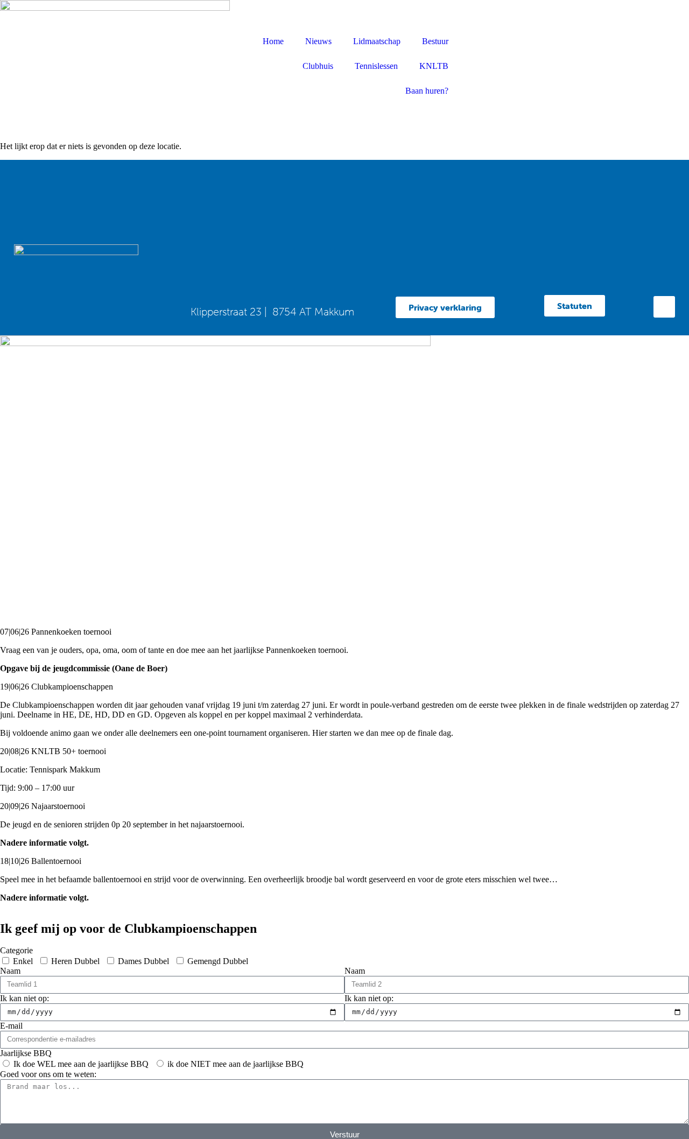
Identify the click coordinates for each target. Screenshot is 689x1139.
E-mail (11, 1025)
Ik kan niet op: (24, 998)
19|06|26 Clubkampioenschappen (56, 686)
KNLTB (433, 66)
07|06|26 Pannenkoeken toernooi (55, 631)
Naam (10, 970)
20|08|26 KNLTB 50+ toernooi (53, 751)
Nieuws (318, 41)
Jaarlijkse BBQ (26, 1053)
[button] (344, 632)
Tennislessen (376, 66)
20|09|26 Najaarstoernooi (42, 806)
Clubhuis (318, 66)
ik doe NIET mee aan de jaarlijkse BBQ (235, 1063)
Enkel (23, 961)
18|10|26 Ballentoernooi (40, 861)
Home (273, 41)
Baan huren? (426, 90)
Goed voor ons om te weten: (48, 1074)
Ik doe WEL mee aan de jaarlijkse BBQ (81, 1063)
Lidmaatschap (376, 41)
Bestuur (435, 41)
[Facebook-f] (664, 307)
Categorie (16, 950)
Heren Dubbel (75, 961)
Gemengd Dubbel (217, 961)
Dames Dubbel (143, 961)
